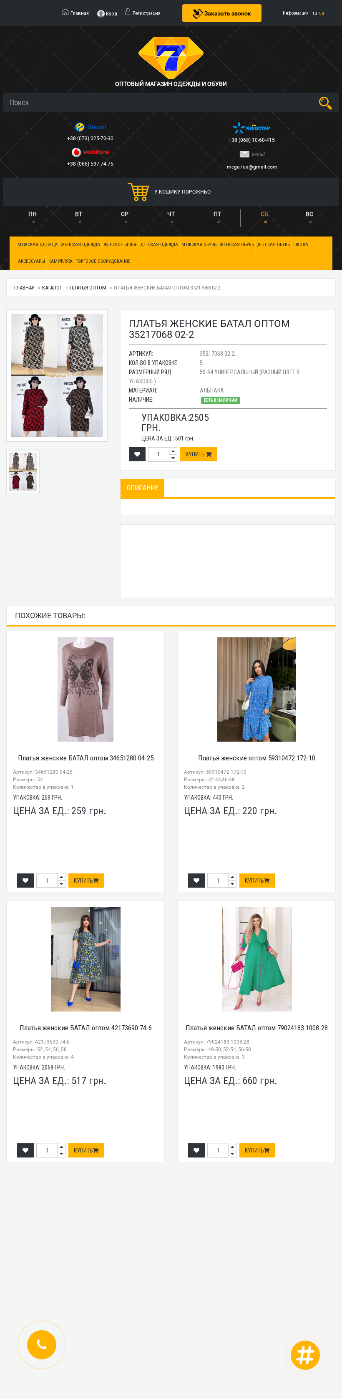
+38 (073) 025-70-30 (91, 138)
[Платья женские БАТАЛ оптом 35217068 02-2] (57, 375)
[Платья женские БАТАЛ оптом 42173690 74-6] (85, 959)
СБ (264, 214)
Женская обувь (237, 244)
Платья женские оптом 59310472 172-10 (256, 758)
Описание (142, 488)
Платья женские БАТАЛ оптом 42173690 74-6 (86, 1028)
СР (124, 214)
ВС (309, 214)
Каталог (52, 287)
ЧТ (171, 214)
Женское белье (120, 244)
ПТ (217, 214)
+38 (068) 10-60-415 (252, 140)
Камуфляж (60, 261)
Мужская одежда (38, 244)
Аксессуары (31, 261)
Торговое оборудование (103, 261)
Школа (300, 244)
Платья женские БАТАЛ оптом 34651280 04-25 (85, 758)
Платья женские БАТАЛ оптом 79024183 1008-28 (257, 1028)
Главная (24, 287)
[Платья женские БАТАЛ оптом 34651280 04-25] (85, 689)
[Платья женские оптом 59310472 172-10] (256, 689)
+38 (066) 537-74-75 (91, 164)
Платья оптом (88, 287)
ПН (32, 214)
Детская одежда (159, 244)
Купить (196, 454)
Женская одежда (80, 244)
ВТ (78, 214)
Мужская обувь (198, 244)
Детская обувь (273, 244)
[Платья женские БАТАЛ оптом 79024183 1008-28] (256, 959)
